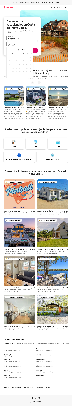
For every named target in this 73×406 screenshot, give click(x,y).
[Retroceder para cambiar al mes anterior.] (9, 50)
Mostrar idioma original (52, 2)
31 (9, 75)
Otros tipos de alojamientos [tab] (25, 343)
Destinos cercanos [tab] (9, 343)
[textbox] (14, 45)
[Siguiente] (39, 82)
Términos (39, 403)
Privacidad (32, 403)
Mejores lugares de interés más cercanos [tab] (48, 343)
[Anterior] (32, 82)
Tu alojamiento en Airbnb (58, 7)
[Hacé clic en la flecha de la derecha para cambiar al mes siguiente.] (30, 50)
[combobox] (22, 39)
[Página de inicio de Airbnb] (8, 7)
